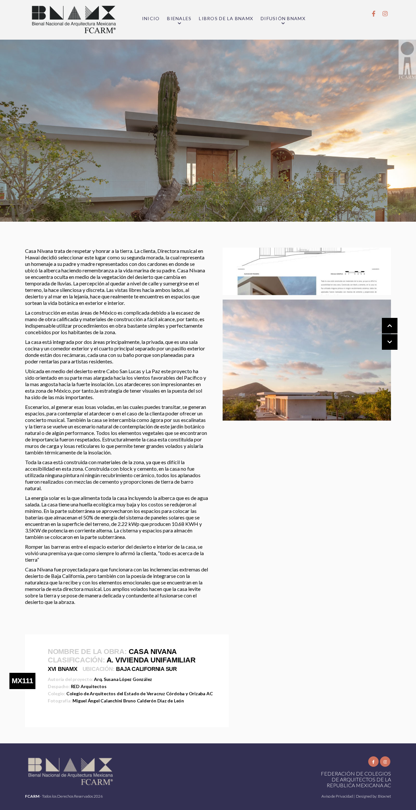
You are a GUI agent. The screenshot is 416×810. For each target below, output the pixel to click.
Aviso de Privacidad (337, 796)
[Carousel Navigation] (383, 334)
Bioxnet (384, 796)
